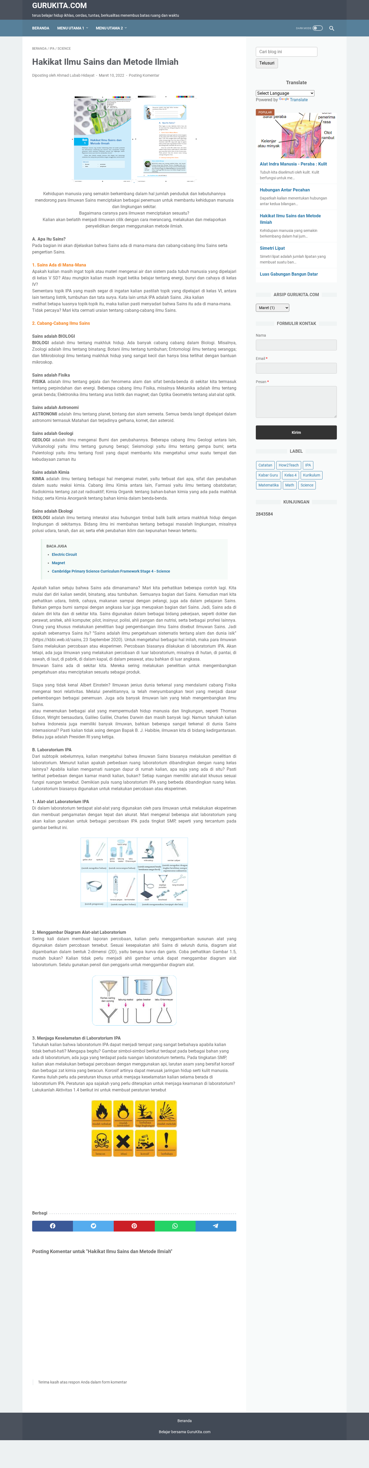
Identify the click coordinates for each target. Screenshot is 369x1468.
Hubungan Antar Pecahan (285, 189)
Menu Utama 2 (109, 28)
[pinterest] (134, 1226)
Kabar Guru (268, 475)
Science (307, 485)
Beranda (40, 28)
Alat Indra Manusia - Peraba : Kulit (293, 164)
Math (289, 485)
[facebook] (52, 1226)
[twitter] (93, 1226)
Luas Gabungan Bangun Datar (289, 274)
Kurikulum (311, 475)
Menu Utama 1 (70, 28)
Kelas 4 (290, 475)
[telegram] (216, 1226)
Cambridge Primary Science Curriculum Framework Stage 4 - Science (111, 571)
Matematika (269, 485)
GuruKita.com (59, 5)
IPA (308, 465)
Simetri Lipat (272, 248)
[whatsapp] (175, 1226)
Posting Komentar (144, 75)
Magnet (58, 563)
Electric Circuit (64, 554)
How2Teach (289, 465)
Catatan (265, 465)
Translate (299, 99)
